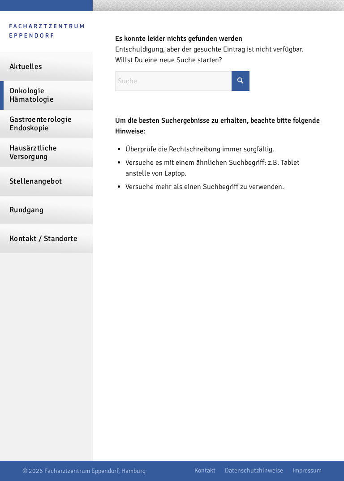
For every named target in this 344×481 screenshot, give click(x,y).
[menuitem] (46, 66)
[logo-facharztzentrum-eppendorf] (46, 32)
